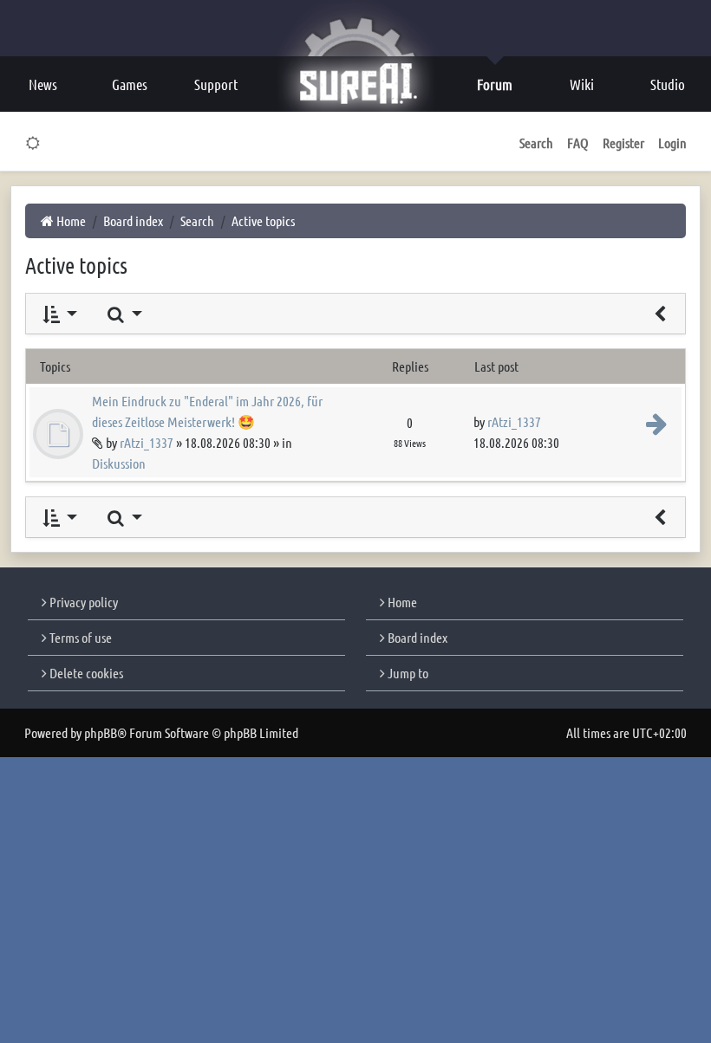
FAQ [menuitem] (578, 142)
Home (401, 601)
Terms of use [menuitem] (79, 637)
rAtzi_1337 (146, 442)
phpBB (100, 732)
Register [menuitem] (623, 142)
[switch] (33, 143)
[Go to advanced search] (660, 314)
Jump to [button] (406, 672)
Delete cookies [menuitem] (85, 672)
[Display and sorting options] (58, 314)
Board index (416, 637)
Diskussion (119, 463)
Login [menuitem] (672, 142)
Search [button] (536, 142)
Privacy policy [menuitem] (82, 601)
